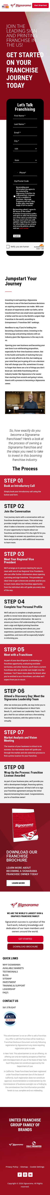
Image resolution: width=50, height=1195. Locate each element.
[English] (3, 7)
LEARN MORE (18, 883)
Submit (16, 236)
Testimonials (10, 971)
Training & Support (14, 985)
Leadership (9, 989)
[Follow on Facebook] (20, 1174)
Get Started (25, 938)
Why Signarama (11, 964)
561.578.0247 (9, 1007)
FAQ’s (5, 992)
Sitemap (7, 978)
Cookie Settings (37, 1167)
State (15, 164)
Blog (6, 975)
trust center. (24, 228)
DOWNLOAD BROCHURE (25, 946)
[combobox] (16, 173)
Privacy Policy (12, 1167)
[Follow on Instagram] (25, 1174)
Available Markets (13, 968)
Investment (9, 982)
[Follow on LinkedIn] (30, 1174)
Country (16, 154)
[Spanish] (7, 7)
